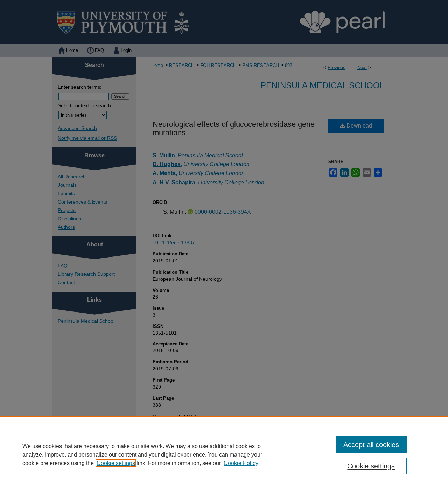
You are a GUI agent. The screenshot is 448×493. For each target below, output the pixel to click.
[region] (224, 454)
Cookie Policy (241, 463)
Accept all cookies (371, 445)
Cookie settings (116, 463)
